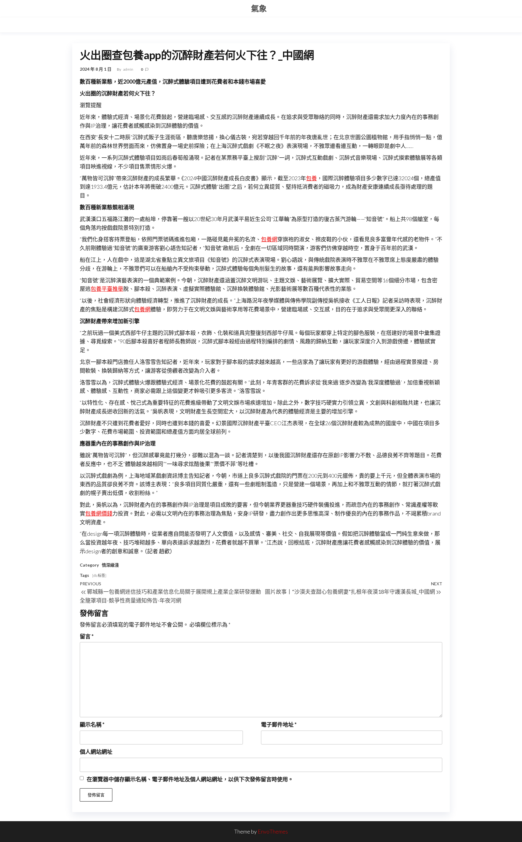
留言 (87, 636)
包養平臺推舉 (107, 288)
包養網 (269, 239)
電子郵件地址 (279, 724)
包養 (311, 178)
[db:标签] (99, 575)
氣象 (259, 8)
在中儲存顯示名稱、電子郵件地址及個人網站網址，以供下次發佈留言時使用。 (190, 779)
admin (128, 69)
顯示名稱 (92, 724)
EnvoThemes (273, 831)
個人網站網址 (96, 751)
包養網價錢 (98, 513)
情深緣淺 (110, 564)
